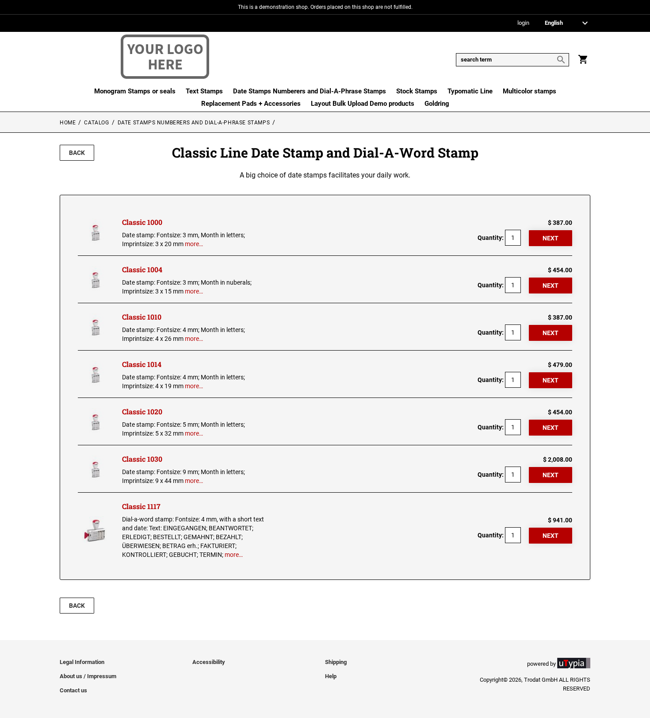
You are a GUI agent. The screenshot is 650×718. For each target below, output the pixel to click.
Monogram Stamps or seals (135, 91)
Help (330, 676)
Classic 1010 (141, 316)
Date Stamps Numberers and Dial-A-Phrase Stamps (309, 91)
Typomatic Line (470, 91)
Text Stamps (204, 91)
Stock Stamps (416, 91)
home (68, 123)
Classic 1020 (142, 411)
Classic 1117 (141, 506)
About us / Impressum (88, 676)
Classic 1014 (141, 364)
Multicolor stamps (529, 91)
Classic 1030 (142, 458)
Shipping (336, 662)
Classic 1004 (142, 269)
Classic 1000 (142, 222)
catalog (96, 123)
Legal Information (82, 662)
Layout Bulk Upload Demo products (362, 104)
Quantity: (491, 237)
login (523, 23)
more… (194, 243)
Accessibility (208, 662)
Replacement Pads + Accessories (251, 104)
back (77, 152)
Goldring (436, 104)
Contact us (73, 690)
